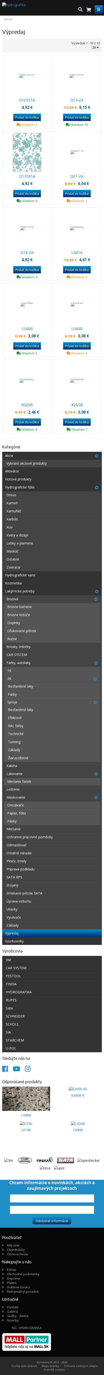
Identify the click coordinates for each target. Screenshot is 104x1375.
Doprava (13, 1278)
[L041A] (77, 228)
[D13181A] (27, 152)
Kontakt (12, 1307)
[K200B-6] (78, 1089)
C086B (26, 1115)
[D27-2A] (77, 152)
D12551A (27, 100)
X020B (27, 405)
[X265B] (77, 380)
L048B (27, 328)
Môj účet (13, 1245)
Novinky (13, 1320)
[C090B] (78, 1123)
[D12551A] (27, 75)
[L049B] (77, 304)
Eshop (11, 1269)
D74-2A (27, 252)
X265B (77, 405)
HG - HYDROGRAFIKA (27, 1328)
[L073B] (26, 1123)
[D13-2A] (77, 75)
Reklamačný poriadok (23, 1291)
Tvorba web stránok (24, 1366)
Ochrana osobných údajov (81, 1366)
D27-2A (76, 176)
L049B (76, 328)
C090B (78, 1130)
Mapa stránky (50, 1366)
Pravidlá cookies (54, 1369)
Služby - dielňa (17, 1316)
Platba (11, 1283)
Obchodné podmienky (23, 1274)
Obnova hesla (17, 1254)
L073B (26, 1130)
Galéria (12, 1311)
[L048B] (27, 304)
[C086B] (26, 1099)
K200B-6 (77, 1095)
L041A (76, 252)
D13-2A (76, 100)
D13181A (27, 176)
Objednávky (16, 1249)
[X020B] (27, 380)
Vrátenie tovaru (18, 1287)
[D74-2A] (27, 228)
